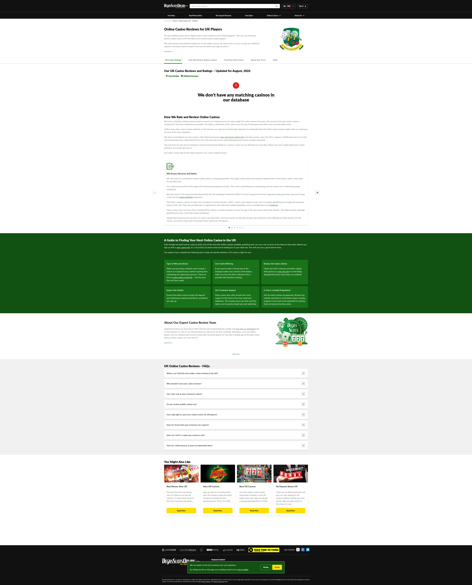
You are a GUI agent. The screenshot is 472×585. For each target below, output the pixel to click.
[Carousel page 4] (237, 227)
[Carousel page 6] (242, 227)
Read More (236, 354)
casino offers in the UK (182, 277)
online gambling (186, 197)
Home (175, 21)
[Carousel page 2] (232, 227)
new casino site (183, 247)
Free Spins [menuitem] (249, 15)
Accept (277, 567)
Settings (265, 567)
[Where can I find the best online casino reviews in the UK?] (303, 373)
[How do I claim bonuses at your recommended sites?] (303, 445)
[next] (317, 192)
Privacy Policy (205, 581)
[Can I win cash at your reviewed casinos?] (303, 394)
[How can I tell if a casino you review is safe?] (303, 435)
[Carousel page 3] (234, 227)
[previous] (154, 192)
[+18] (201, 550)
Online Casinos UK (184, 21)
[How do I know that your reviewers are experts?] (303, 425)
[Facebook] (303, 550)
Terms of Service (218, 581)
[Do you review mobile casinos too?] (303, 404)
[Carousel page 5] (240, 227)
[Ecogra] (228, 549)
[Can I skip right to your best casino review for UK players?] (303, 415)
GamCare (274, 205)
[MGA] (241, 550)
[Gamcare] (169, 550)
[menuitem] (274, 15)
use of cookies (242, 569)
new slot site (283, 271)
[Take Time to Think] (264, 550)
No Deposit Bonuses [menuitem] (223, 15)
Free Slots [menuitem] (171, 15)
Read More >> (168, 52)
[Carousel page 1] (229, 227)
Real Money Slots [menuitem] (195, 15)
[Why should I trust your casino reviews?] (303, 384)
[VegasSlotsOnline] (180, 561)
